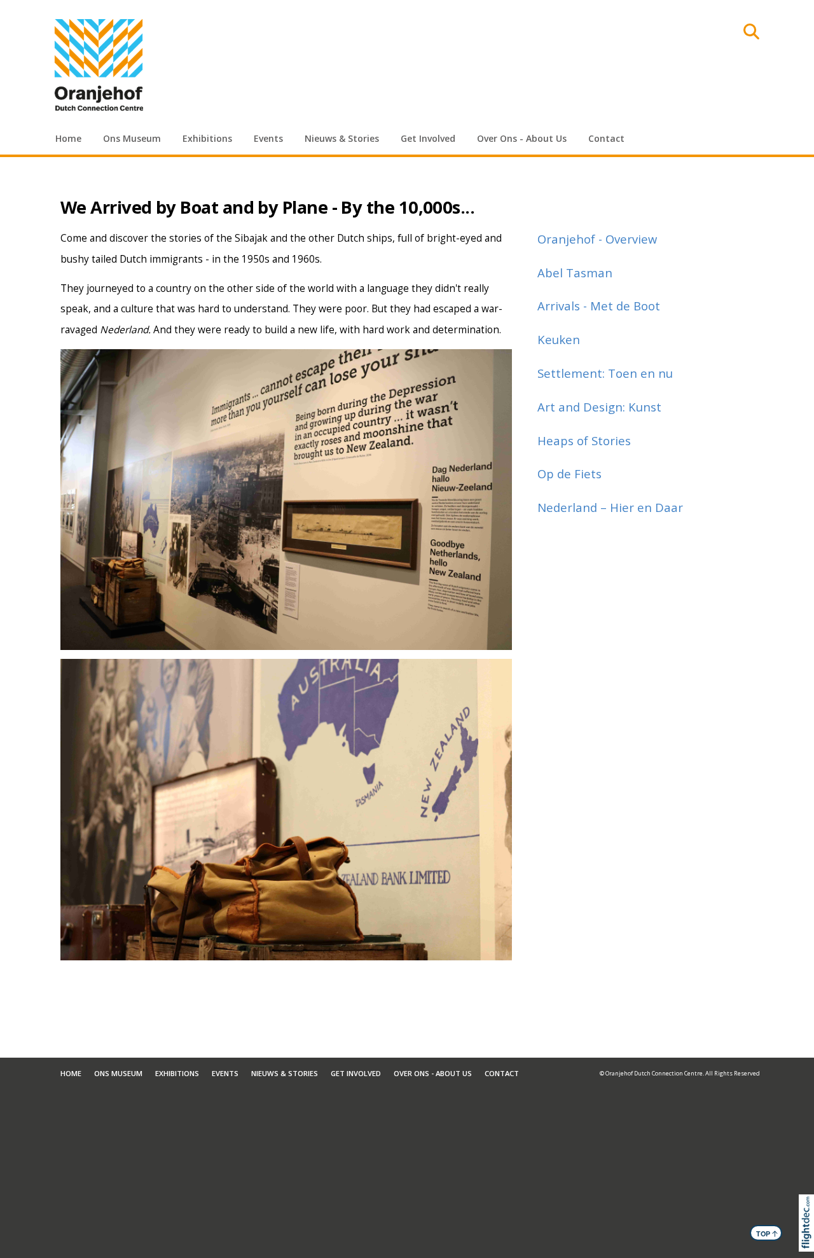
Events (268, 138)
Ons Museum (132, 138)
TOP (767, 1233)
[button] (809, 1239)
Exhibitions (207, 138)
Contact (606, 138)
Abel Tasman (574, 272)
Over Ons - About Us (522, 138)
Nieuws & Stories (342, 138)
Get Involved (428, 138)
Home (68, 138)
